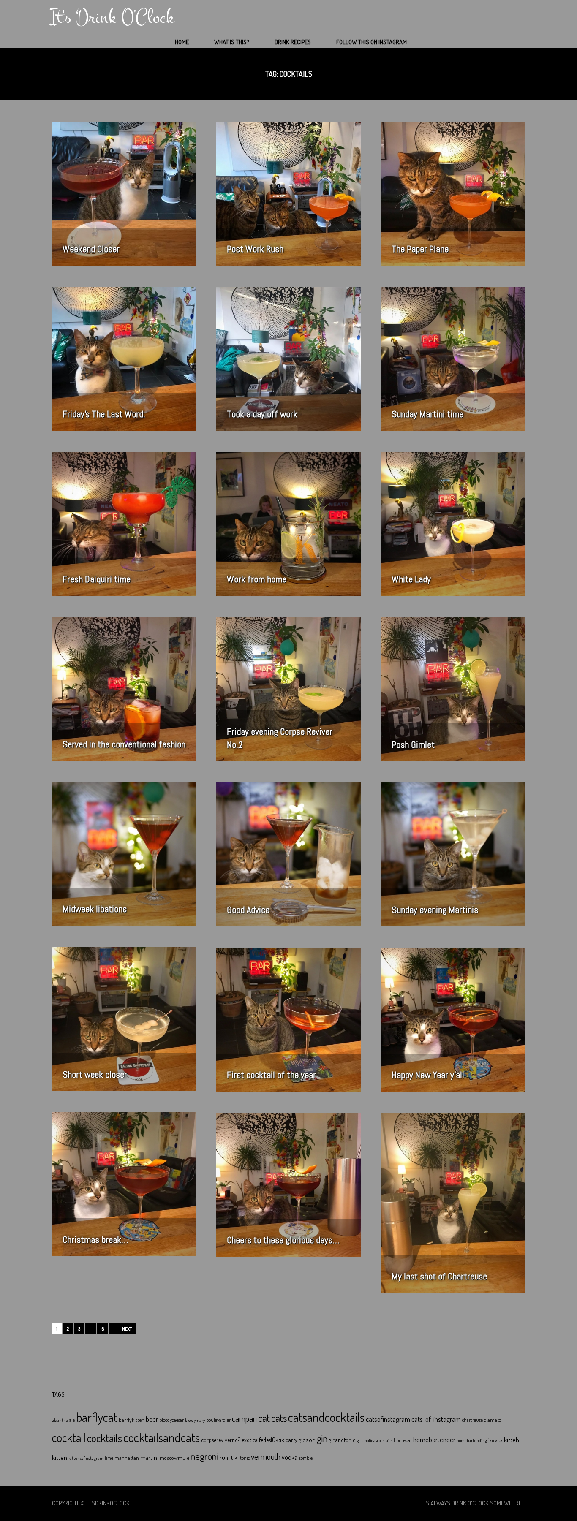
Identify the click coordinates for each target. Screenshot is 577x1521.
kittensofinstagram (85, 1458)
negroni (204, 1456)
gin (322, 1438)
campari (244, 1418)
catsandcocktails (326, 1417)
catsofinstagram (388, 1418)
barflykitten (131, 1419)
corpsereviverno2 (220, 1439)
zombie (306, 1458)
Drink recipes (293, 42)
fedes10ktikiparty (278, 1439)
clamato (492, 1419)
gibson (307, 1440)
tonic (245, 1458)
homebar (403, 1440)
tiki (235, 1457)
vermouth (265, 1456)
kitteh (511, 1439)
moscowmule (174, 1457)
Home (182, 42)
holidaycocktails (378, 1440)
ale (72, 1420)
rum (225, 1457)
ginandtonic (342, 1439)
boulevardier (218, 1420)
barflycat (96, 1417)
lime (109, 1458)
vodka (289, 1457)
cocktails (104, 1438)
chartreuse (472, 1420)
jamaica (495, 1440)
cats (279, 1417)
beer (152, 1419)
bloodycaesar (171, 1420)
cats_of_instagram (436, 1419)
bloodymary (195, 1420)
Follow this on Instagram (371, 42)
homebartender (434, 1439)
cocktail (69, 1437)
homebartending (472, 1440)
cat (264, 1417)
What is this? (231, 42)
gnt (360, 1440)
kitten (59, 1457)
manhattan (126, 1457)
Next (127, 1329)
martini (149, 1457)
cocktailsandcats (161, 1437)
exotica (250, 1439)
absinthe (60, 1420)
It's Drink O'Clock (112, 17)
